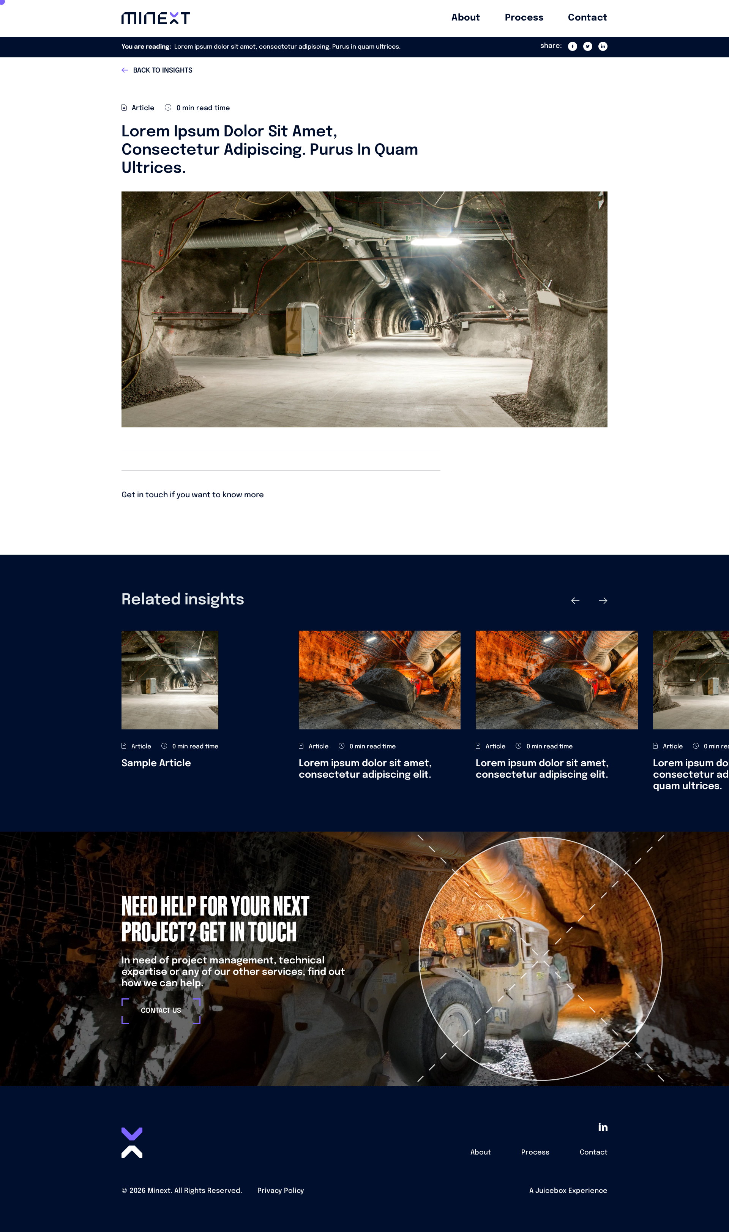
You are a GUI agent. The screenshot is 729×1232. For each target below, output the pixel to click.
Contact (594, 1152)
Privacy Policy (280, 1191)
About (480, 1152)
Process (535, 1152)
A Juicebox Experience (568, 1191)
